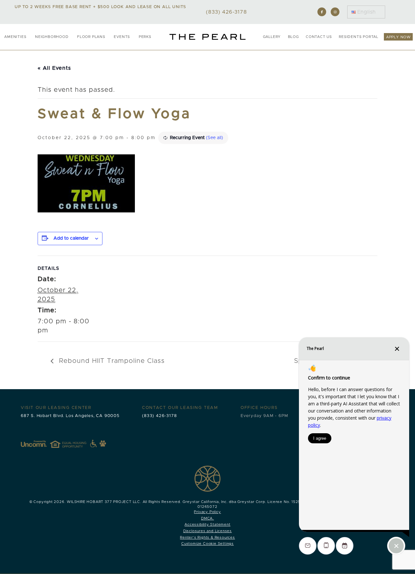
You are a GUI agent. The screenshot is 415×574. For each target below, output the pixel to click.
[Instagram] (335, 11)
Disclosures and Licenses (207, 531)
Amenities (15, 37)
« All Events (54, 68)
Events (122, 37)
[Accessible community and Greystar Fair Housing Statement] (93, 444)
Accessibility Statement (207, 524)
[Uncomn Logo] (34, 443)
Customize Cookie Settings (207, 543)
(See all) (214, 138)
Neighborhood (52, 37)
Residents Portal (358, 37)
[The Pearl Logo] (207, 37)
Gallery (272, 37)
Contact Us (319, 37)
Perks (145, 37)
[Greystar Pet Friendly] (103, 443)
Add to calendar (71, 238)
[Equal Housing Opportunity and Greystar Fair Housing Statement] (73, 443)
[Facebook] (321, 11)
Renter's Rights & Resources (207, 537)
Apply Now (398, 37)
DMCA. (207, 518)
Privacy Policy (207, 512)
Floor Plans (91, 37)
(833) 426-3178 (159, 416)
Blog (293, 37)
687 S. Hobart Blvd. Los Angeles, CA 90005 (70, 416)
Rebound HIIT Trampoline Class (111, 361)
